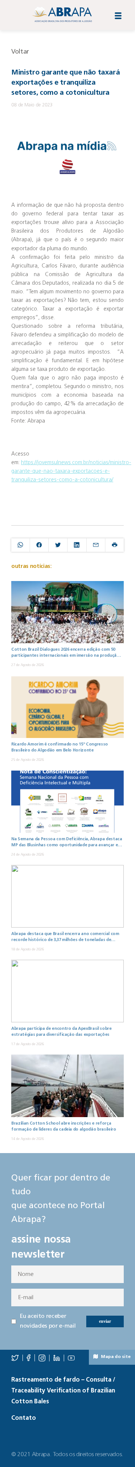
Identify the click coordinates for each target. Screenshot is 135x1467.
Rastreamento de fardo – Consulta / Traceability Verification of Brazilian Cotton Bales (63, 1391)
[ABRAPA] (62, 14)
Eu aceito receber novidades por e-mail (47, 1321)
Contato (23, 1418)
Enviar (105, 1321)
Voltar (20, 52)
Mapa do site (115, 1357)
